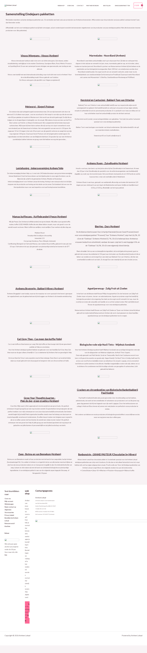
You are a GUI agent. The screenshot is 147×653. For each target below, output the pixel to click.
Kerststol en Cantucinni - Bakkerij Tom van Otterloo (107, 100)
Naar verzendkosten (27, 612)
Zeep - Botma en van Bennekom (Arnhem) (39, 454)
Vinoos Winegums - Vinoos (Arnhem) (40, 55)
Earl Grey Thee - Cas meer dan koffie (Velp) (39, 339)
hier (6, 555)
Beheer (7, 533)
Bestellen (106, 5)
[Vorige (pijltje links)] (3, 651)
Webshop (61, 5)
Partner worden (92, 5)
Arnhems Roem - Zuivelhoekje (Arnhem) (107, 163)
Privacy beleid (9, 515)
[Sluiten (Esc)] (23, 647)
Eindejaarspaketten (122, 5)
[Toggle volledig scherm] (10, 647)
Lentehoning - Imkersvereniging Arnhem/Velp (39, 168)
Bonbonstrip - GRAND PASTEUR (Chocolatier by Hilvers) (107, 454)
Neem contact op (10, 507)
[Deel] (17, 647)
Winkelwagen (9, 504)
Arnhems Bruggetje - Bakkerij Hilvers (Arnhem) (40, 288)
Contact (80, 5)
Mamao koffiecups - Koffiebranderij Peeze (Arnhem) (39, 216)
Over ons (70, 5)
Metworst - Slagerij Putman (39, 106)
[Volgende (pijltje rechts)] (10, 651)
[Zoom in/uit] (3, 647)
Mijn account (9, 501)
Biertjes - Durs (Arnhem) (107, 226)
